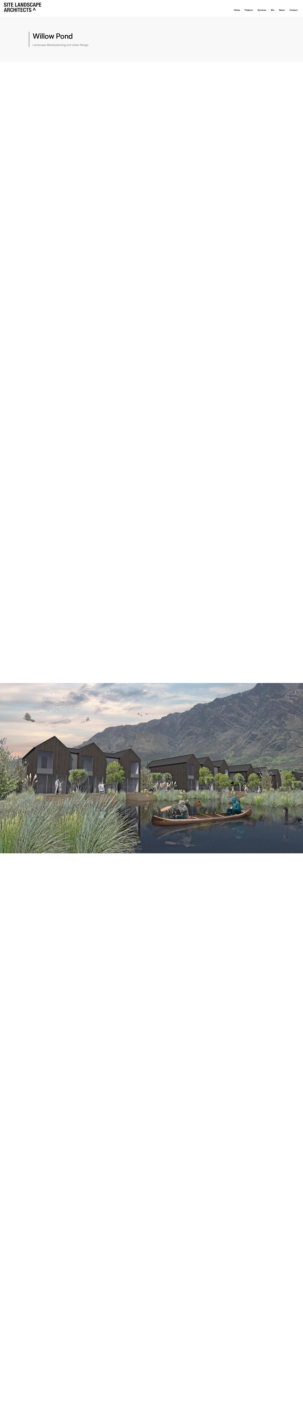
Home (237, 10)
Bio (272, 10)
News (282, 10)
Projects (249, 10)
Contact (293, 10)
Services (262, 10)
